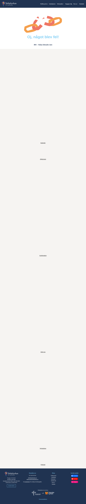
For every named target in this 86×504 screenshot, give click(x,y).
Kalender (43, 143)
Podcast (43, 464)
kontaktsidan (27, 481)
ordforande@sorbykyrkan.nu (32, 479)
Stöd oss (43, 352)
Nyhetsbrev (43, 448)
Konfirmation (43, 255)
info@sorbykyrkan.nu (32, 477)
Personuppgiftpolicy (43, 499)
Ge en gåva (11, 485)
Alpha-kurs (43, 159)
